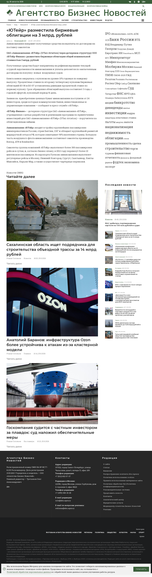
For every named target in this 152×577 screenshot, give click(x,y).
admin (9, 41)
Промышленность (50, 20)
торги (134, 148)
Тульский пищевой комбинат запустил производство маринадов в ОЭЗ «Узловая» (127, 336)
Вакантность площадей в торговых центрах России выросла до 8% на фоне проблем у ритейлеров (125, 312)
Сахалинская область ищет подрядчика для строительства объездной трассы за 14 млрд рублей (51, 249)
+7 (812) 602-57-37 (63, 476)
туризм (109, 153)
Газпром (111, 48)
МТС (107, 58)
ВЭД (107, 44)
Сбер (117, 83)
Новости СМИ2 (15, 172)
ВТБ (137, 40)
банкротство (124, 102)
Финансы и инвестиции (121, 243)
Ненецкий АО (20, 41)
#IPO (41, 6)
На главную (29, 441)
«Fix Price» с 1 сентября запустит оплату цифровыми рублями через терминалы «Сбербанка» (128, 261)
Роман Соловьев (14, 258)
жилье (126, 108)
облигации (114, 138)
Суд (131, 88)
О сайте (106, 464)
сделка (136, 143)
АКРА (130, 34)
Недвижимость (119, 307)
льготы (110, 122)
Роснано (120, 79)
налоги (128, 122)
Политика (99, 532)
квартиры (110, 117)
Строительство (79, 20)
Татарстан (110, 94)
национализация (119, 127)
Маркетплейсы (119, 282)
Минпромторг (120, 57)
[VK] (130, 2)
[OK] (134, 1)
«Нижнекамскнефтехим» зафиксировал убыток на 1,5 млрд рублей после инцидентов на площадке (128, 249)
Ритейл (65, 20)
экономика (131, 162)
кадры (131, 113)
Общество (111, 532)
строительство (117, 148)
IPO (107, 34)
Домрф (130, 49)
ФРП (127, 93)
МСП (137, 53)
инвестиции (115, 113)
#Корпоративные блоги (55, 6)
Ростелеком (131, 79)
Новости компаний (28, 20)
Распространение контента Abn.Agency (121, 474)
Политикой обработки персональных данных (29, 572)
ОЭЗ (117, 71)
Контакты (107, 496)
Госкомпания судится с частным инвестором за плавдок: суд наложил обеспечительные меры (52, 432)
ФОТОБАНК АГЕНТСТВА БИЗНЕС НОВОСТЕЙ (63, 532)
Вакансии (107, 471)
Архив (142, 536)
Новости (27, 258)
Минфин (110, 62)
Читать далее (14, 263)
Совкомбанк (111, 88)
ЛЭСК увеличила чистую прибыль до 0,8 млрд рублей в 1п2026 (127, 324)
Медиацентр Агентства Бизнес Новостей (122, 506)
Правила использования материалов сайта (122, 480)
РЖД (128, 75)
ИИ (120, 53)
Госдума (121, 49)
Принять (141, 569)
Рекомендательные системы (116, 490)
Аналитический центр (113, 500)
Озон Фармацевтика (129, 71)
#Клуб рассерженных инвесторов (22, 6)
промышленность (118, 143)
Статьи (106, 467)
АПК (136, 33)
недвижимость (118, 132)
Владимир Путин (121, 44)
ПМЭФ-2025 (120, 75)
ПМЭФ (109, 75)
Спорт (141, 532)
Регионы (88, 532)
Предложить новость (113, 493)
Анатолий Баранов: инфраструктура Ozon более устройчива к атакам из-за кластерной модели (52, 345)
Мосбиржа (113, 67)
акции (109, 102)
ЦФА (132, 93)
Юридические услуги (113, 503)
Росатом (110, 79)
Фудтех (108, 20)
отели (126, 138)
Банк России (122, 39)
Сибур (124, 83)
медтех (120, 122)
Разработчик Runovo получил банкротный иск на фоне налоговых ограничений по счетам (127, 273)
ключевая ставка (126, 117)
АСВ (107, 40)
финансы (125, 158)
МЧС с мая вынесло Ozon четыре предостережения (128, 285)
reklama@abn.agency (64, 508)
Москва (127, 67)
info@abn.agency (63, 500)
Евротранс (111, 53)
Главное (27, 353)
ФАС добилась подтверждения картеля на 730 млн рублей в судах (122, 224)
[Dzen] (139, 2)
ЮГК (130, 97)
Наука (133, 532)
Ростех (109, 83)
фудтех (118, 162)
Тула (116, 331)
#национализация (76, 6)
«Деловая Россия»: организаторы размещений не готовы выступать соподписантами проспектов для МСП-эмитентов (127, 298)
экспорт (110, 166)
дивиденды (114, 108)
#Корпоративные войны (97, 6)
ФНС (120, 93)
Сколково (134, 83)
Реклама (107, 509)
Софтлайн (122, 88)
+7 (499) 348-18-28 (63, 493)
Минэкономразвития (127, 62)
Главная (12, 20)
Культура (123, 532)
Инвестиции (96, 20)
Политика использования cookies (118, 477)
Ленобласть (128, 53)
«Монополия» (119, 33)
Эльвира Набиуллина (116, 98)
